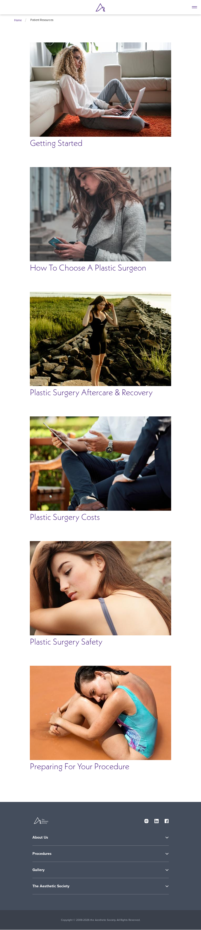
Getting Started (56, 142)
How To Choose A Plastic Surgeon (88, 267)
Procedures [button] (42, 853)
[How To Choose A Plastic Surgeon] (100, 214)
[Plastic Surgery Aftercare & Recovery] (100, 339)
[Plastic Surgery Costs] (100, 463)
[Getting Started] (100, 89)
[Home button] (100, 7)
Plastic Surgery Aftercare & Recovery (91, 392)
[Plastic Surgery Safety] (100, 588)
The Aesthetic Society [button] (50, 886)
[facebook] (167, 820)
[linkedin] (156, 820)
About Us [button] (40, 837)
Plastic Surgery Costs (65, 516)
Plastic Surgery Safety (66, 641)
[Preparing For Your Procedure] (100, 713)
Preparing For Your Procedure (79, 766)
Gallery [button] (38, 869)
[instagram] (146, 820)
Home (18, 20)
